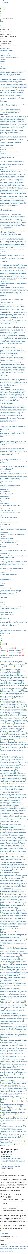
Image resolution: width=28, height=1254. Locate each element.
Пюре (14, 534)
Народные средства (5, 228)
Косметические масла (5, 450)
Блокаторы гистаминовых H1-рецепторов (10, 71)
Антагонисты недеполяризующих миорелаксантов (13, 199)
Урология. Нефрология (6, 387)
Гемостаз (2, 159)
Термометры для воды (6, 561)
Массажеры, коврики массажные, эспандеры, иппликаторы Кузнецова (11, 569)
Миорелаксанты (23, 312)
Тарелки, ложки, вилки (11, 545)
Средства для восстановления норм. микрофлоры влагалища (12, 411)
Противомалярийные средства (8, 243)
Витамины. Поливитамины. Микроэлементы (11, 133)
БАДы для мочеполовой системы (8, 517)
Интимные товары (4, 628)
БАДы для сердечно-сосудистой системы (10, 505)
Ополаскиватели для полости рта (15, 478)
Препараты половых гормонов (8, 264)
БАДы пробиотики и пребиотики (8, 494)
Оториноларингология (5, 323)
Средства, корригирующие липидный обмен (11, 363)
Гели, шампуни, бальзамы (13, 461)
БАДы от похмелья (5, 498)
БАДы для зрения (4, 501)
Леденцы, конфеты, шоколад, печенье (10, 46)
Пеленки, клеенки (10, 563)
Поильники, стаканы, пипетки (20, 624)
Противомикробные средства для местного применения (14, 339)
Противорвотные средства (16, 78)
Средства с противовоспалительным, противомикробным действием (12, 187)
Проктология (3, 281)
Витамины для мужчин (6, 141)
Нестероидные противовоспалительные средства (13, 352)
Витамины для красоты (17, 139)
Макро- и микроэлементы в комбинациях (15, 137)
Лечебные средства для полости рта (9, 479)
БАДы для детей (4, 489)
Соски (25, 545)
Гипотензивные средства (6, 227)
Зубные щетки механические (7, 475)
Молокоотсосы (3, 550)
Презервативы (3, 630)
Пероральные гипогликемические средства (16, 278)
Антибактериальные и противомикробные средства (13, 246)
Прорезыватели (4, 541)
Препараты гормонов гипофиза (8, 279)
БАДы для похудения (5, 491)
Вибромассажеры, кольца (14, 630)
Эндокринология (4, 261)
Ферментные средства (13, 89)
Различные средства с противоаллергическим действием (13, 71)
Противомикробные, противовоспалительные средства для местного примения (12, 335)
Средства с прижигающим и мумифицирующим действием (12, 181)
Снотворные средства (5, 304)
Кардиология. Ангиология (6, 210)
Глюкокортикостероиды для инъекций (9, 352)
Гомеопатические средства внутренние (10, 109)
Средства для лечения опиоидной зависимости (12, 310)
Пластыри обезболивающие (7, 607)
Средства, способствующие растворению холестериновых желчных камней (12, 93)
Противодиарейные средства (7, 84)
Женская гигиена (4, 429)
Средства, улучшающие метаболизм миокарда (13, 223)
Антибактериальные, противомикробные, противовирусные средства (10, 234)
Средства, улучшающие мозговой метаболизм (12, 249)
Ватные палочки (4, 428)
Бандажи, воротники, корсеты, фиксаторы (10, 590)
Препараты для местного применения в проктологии (13, 283)
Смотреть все (3, 754)
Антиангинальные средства (7, 216)
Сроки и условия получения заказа (9, 1246)
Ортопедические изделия (6, 588)
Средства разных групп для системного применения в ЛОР (13, 329)
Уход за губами (4, 469)
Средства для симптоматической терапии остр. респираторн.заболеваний (13, 384)
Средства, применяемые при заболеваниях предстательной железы (12, 394)
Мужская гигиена (4, 457)
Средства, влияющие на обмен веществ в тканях (12, 367)
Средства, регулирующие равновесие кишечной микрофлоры (11, 96)
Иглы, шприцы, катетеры (12, 622)
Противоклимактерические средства (16, 407)
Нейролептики (8, 315)
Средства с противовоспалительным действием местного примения (12, 415)
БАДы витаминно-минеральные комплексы (11, 483)
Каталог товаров (8, 1144)
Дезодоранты (14, 432)
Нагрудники (20, 545)
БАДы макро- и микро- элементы (8, 486)
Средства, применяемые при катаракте (12, 131)
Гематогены (3, 59)
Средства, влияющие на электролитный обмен (12, 364)
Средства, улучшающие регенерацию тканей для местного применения (12, 293)
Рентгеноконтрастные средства (8, 148)
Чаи (1, 66)
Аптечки (2, 585)
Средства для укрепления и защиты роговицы (12, 116)
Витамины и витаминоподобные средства (10, 143)
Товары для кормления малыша (8, 542)
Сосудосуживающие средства (14, 343)
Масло (9, 556)
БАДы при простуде (5, 524)
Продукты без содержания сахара (8, 53)
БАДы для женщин (4, 496)
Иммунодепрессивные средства (18, 104)
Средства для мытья (16, 556)
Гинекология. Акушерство (6, 403)
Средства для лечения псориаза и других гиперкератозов (14, 189)
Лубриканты (3, 632)
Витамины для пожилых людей (20, 141)
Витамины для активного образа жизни (10, 485)
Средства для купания (17, 561)
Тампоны (8, 432)
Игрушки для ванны (5, 529)
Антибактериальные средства (7, 421)
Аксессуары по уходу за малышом (9, 559)
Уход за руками (18, 451)
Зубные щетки (3, 564)
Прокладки (2, 432)
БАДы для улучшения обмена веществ (10, 512)
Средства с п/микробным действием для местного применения (13, 118)
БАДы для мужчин (4, 503)
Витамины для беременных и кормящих (10, 136)
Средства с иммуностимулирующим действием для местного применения (12, 332)
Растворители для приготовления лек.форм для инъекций (12, 243)
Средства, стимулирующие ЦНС (8, 319)
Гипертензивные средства (11, 217)
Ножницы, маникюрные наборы (16, 564)
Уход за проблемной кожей (17, 466)
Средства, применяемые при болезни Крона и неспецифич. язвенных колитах (12, 90)
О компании (6, 1)
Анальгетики (3, 149)
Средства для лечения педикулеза (9, 357)
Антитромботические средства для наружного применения (11, 163)
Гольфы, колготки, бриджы (7, 614)
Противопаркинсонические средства (14, 317)
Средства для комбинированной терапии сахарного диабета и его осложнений (13, 265)
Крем (1, 556)
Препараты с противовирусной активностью (14, 241)
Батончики (2, 57)
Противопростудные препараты (8, 347)
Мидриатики (18, 132)
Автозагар (13, 448)
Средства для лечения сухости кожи (9, 193)
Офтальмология (4, 114)
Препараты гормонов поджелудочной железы (11, 275)
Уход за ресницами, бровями (18, 468)
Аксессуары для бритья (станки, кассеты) (10, 459)
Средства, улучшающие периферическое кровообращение (12, 224)
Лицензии (5, 2)
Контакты (5, 4)
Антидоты (2, 299)
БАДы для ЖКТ (4, 515)
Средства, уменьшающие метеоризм (9, 79)
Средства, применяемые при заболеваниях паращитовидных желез (13, 271)
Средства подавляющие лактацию (9, 420)
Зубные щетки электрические (14, 476)
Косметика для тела (5, 448)
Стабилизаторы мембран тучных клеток (10, 74)
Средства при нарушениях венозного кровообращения (11, 220)
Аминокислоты (9, 57)
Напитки (2, 64)
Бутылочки (2, 545)
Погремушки (13, 529)
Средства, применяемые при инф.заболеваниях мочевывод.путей (13, 400)
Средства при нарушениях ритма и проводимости (13, 221)
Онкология (2, 251)
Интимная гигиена (14, 433)
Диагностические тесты (6, 612)
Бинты (1, 599)
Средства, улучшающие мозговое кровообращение (11, 319)
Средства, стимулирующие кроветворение (11, 155)
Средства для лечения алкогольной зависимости (11, 305)
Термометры (3, 572)
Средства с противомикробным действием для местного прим (14, 291)
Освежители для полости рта (7, 473)
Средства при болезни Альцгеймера (9, 312)
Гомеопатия (3, 107)
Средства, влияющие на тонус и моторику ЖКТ (11, 81)
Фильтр (10, 1154)
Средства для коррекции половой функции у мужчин (13, 398)
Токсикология (3, 297)
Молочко (5, 556)
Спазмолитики (14, 152)
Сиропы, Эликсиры (5, 231)
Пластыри (2, 604)
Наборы (2, 436)
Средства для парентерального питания (10, 199)
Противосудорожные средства (12, 322)
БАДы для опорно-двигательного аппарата (11, 508)
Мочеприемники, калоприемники (8, 625)
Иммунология (3, 101)
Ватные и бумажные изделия (7, 424)
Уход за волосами (4, 439)
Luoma (1, 617)
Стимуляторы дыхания (12, 205)
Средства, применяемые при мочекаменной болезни (12, 396)
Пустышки (10, 541)
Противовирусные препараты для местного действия (12, 175)
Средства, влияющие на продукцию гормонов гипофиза (13, 269)
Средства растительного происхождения (10, 253)
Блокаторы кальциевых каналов (8, 213)
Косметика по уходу (5, 621)
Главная (2, 1144)
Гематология (3, 153)
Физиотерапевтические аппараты (8, 574)
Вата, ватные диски (20, 426)
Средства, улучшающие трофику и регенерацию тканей (12, 178)
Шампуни (2, 441)
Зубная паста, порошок (10, 557)
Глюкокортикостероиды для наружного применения (13, 192)
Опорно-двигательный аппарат (8, 206)
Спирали (23, 630)
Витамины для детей (5, 139)
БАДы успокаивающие (5, 519)
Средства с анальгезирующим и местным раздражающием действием (10, 172)
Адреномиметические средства (13, 214)
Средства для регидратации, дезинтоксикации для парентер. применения (13, 203)
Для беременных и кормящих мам (9, 548)
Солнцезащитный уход (6, 454)
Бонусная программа (9, 1249)
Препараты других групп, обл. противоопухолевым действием (12, 256)
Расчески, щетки (20, 563)
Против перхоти (4, 443)
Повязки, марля (4, 610)
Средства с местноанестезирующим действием (9, 129)
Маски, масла (22, 441)
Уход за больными (4, 618)
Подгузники (3, 536)
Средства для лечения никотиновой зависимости (12, 307)
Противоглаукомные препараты (13, 118)
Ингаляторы (3, 577)
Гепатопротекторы (4, 78)
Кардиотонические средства (7, 219)
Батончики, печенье (5, 534)
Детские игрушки (4, 526)
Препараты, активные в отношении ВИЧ (13, 245)
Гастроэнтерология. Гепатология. (8, 75)
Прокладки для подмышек (15, 453)
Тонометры (3, 581)
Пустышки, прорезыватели (7, 538)
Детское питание (4, 532)
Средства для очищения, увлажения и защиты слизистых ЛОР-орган (13, 328)
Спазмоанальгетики (5, 152)
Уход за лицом (3, 464)
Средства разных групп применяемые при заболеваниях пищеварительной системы (13, 85)
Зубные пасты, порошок (21, 473)
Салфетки (2, 426)
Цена (2, 1172)
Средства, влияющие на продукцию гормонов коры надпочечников (12, 267)
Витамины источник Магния (7, 142)
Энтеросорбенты (13, 92)
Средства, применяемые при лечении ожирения (12, 366)
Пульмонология (4, 375)
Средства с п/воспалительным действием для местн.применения (13, 125)
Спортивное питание (5, 55)
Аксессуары (17, 541)
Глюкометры (3, 566)
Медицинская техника (5, 579)
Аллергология (3, 68)
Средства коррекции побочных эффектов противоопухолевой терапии (13, 259)
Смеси (18, 534)
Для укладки (11, 443)
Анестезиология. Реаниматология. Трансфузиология (13, 196)
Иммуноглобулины (5, 104)
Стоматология (3, 285)
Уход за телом (3, 446)
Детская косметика (5, 553)
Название (3, 1174)
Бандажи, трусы (12, 550)
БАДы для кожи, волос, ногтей (7, 510)
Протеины (16, 57)
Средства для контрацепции (19, 418)
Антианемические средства (7, 157)
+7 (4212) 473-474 (4, 1233)
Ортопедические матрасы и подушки (9, 592)
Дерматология (3, 167)
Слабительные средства (11, 81)
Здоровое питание (17, 1144)
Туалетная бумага (10, 426)
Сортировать (4, 1154)
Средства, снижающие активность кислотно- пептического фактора (12, 98)
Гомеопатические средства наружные (9, 112)
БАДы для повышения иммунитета (9, 522)
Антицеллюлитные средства (7, 451)
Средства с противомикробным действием (10, 173)
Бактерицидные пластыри (14, 608)
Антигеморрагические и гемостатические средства (12, 165)
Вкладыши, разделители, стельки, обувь (12, 592)
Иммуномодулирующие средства (8, 105)
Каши (11, 534)
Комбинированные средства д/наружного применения (14, 170)
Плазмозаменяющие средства (14, 202)
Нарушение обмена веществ (7, 360)
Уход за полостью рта (5, 471)
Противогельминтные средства (17, 359)
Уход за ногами (20, 448)
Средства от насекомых (18, 450)
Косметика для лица (5, 466)
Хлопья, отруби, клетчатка (6, 50)
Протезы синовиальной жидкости (15, 350)
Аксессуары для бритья (9, 435)
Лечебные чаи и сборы (9, 232)
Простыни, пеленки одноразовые (8, 595)
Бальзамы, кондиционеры (11, 441)
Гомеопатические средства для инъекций (10, 111)
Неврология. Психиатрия (6, 302)
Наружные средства (5, 209)
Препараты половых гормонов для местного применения (11, 413)
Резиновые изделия (5, 633)
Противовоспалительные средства (9, 181)
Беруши (2, 636)
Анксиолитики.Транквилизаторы (8, 309)
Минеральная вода (5, 48)
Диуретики (21, 217)
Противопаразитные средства (7, 355)
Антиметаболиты (4, 255)
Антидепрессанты (21, 311)
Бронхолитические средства (7, 377)
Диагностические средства (7, 145)
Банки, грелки (3, 597)
